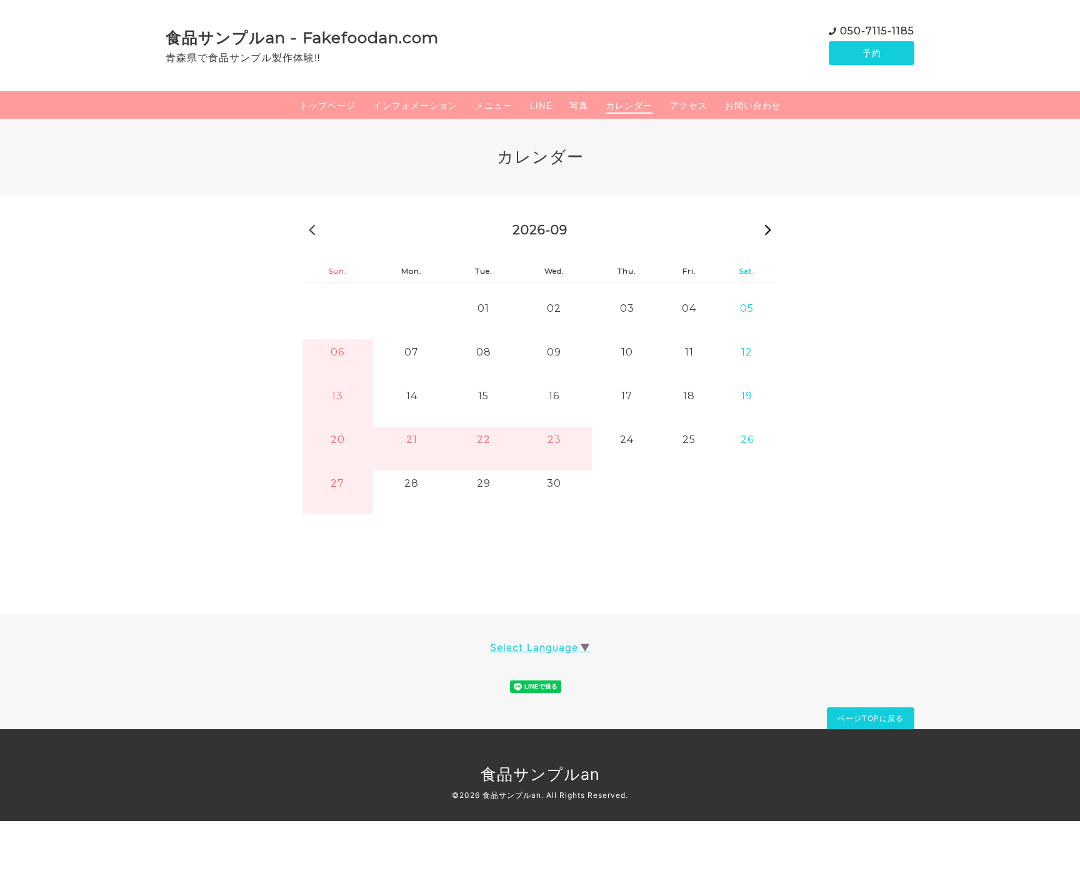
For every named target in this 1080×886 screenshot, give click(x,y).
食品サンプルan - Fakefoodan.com (302, 37)
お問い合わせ (753, 105)
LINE (541, 105)
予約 (871, 52)
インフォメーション (415, 105)
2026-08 (311, 229)
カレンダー (629, 105)
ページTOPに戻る (871, 718)
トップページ (327, 105)
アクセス (689, 105)
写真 (578, 105)
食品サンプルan (540, 774)
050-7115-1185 (877, 31)
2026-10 (768, 229)
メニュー (493, 105)
